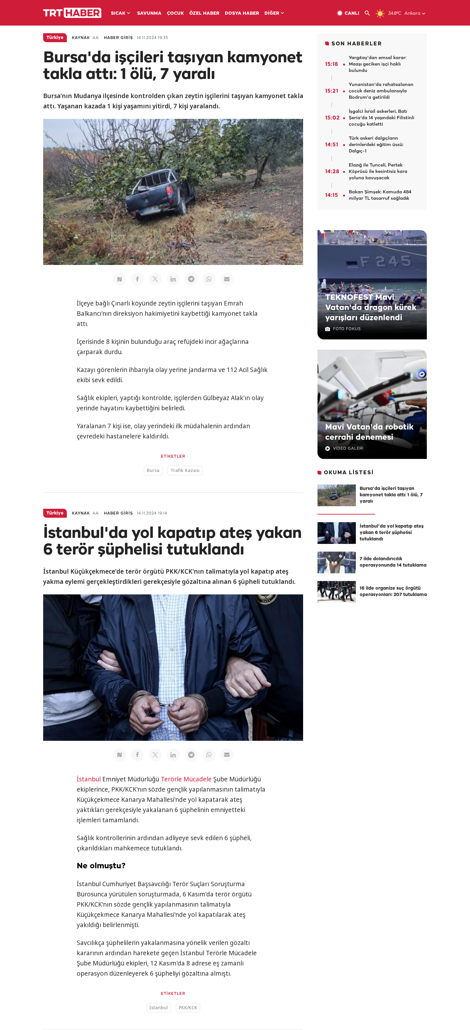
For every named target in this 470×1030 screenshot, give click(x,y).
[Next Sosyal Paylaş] (119, 279)
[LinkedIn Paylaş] (173, 279)
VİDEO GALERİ (348, 448)
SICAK (118, 13)
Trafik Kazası (185, 470)
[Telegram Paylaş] (191, 279)
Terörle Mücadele (186, 779)
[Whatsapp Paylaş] (209, 279)
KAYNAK (81, 38)
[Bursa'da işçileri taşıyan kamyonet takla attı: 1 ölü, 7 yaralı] (336, 495)
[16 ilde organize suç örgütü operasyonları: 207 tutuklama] (336, 592)
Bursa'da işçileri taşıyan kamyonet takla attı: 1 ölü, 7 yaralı (391, 495)
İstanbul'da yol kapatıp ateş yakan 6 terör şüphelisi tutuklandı (392, 533)
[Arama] (369, 13)
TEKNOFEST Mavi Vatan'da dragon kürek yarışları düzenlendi (370, 307)
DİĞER (271, 13)
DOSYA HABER (242, 13)
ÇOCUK (175, 13)
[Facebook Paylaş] (137, 279)
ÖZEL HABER (204, 13)
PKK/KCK (188, 1007)
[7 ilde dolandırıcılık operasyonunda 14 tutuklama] (336, 562)
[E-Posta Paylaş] (227, 279)
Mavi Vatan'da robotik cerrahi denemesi (369, 432)
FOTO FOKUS (347, 329)
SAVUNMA (149, 13)
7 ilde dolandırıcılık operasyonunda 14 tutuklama (393, 562)
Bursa (153, 470)
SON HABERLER (357, 44)
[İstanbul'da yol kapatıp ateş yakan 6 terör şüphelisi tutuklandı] (336, 533)
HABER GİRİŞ (118, 38)
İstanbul (89, 779)
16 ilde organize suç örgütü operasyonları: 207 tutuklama (393, 591)
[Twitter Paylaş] (155, 279)
